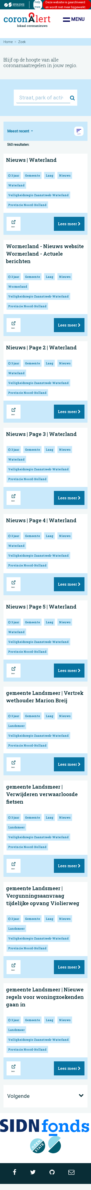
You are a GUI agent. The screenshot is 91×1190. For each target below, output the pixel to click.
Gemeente (32, 175)
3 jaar (14, 175)
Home (8, 42)
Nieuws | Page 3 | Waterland (41, 434)
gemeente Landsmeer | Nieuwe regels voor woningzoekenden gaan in (45, 997)
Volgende (18, 1096)
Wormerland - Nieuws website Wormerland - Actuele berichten (45, 254)
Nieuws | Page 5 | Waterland (41, 606)
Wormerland (17, 286)
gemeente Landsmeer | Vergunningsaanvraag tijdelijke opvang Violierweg (42, 896)
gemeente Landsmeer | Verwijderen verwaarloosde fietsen (42, 794)
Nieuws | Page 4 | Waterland (41, 520)
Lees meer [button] (68, 223)
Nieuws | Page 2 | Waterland (41, 347)
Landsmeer (16, 726)
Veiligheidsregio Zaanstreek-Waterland (38, 195)
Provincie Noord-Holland (27, 205)
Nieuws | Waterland (31, 159)
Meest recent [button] (18, 131)
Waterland (16, 185)
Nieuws (64, 175)
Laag (49, 175)
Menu (77, 19)
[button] (79, 131)
